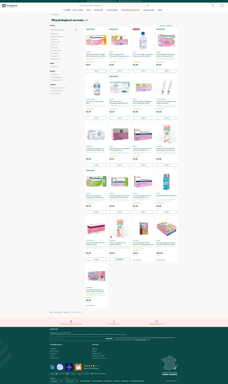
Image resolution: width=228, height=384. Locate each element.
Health (89, 10)
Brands (160, 10)
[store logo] (10, 6)
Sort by (162, 25)
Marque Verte (57, 50)
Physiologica (57, 80)
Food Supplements (112, 10)
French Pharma (57, 36)
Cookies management (97, 381)
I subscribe (108, 338)
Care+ (55, 45)
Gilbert (55, 39)
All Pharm (56, 42)
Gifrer (54, 47)
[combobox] (114, 5)
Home (51, 312)
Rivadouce (56, 59)
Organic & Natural (148, 10)
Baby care (55, 14)
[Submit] (148, 5)
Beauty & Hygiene (78, 10)
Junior (55, 66)
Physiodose (56, 77)
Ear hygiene (56, 93)
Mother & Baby (98, 10)
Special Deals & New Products (130, 10)
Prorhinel (55, 53)
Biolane (55, 33)
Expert (55, 74)
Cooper (55, 56)
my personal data (140, 339)
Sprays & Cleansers (58, 88)
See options (120, 259)
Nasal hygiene (57, 90)
